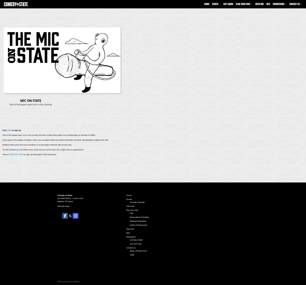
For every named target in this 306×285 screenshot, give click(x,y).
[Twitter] (70, 216)
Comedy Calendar (137, 202)
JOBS (132, 255)
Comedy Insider (136, 240)
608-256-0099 (63, 206)
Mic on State (30, 100)
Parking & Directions (138, 221)
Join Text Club (135, 244)
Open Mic (259, 4)
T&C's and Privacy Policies (68, 282)
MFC (268, 4)
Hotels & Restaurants (138, 225)
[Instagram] (75, 216)
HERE (9, 130)
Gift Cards (228, 4)
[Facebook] (65, 216)
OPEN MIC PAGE (16, 154)
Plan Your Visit (243, 4)
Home (206, 4)
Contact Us (294, 4)
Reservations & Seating (139, 217)
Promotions (278, 4)
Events (215, 4)
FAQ (131, 213)
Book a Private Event (138, 251)
